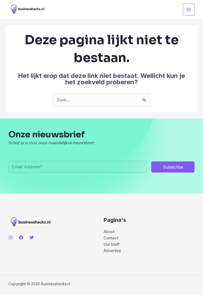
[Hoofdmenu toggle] (189, 9)
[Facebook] (21, 237)
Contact (111, 237)
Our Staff (112, 244)
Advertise (112, 250)
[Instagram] (10, 237)
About (109, 231)
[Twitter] (32, 237)
